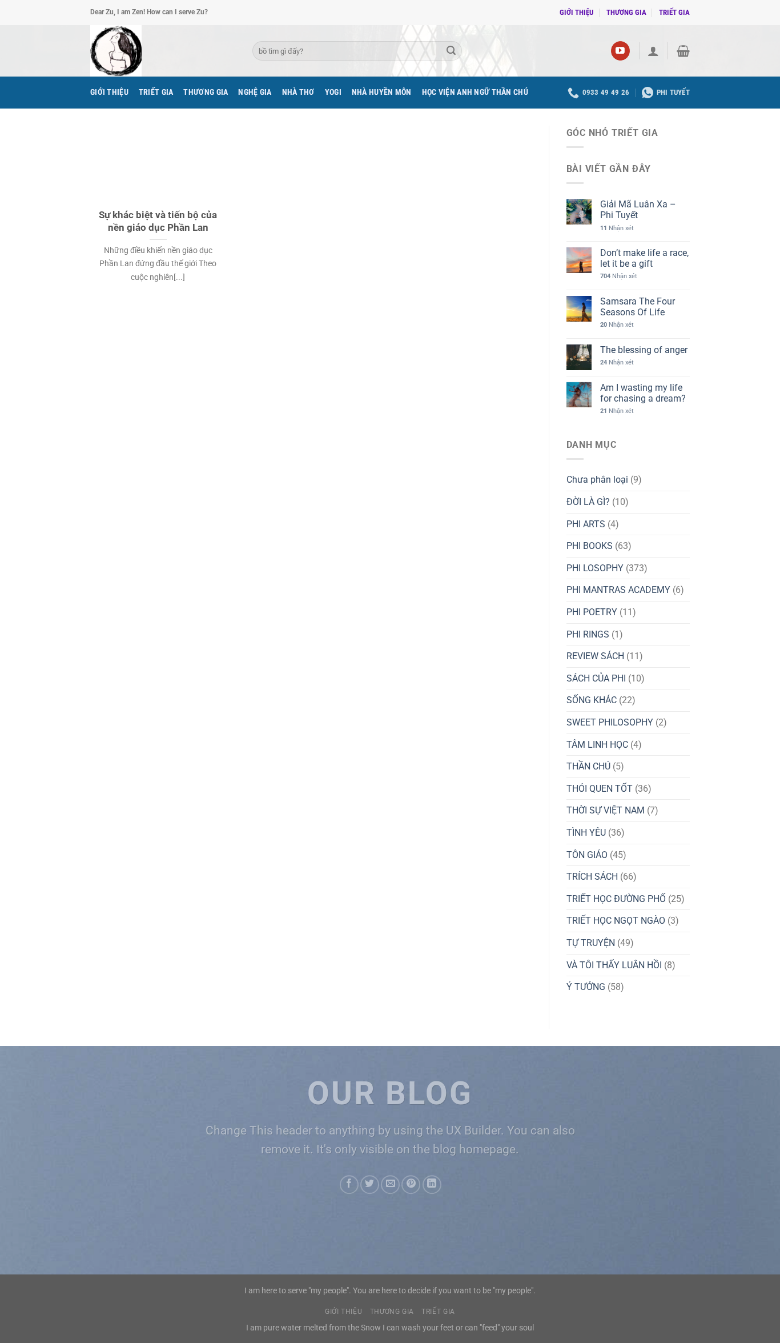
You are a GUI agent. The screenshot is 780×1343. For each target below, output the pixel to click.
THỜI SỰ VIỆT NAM (605, 810)
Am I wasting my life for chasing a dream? (643, 393)
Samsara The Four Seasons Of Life (637, 307)
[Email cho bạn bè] (390, 1184)
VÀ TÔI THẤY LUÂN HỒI (614, 965)
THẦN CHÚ (588, 766)
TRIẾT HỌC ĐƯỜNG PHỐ (616, 898)
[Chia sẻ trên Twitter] (369, 1184)
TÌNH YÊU (586, 832)
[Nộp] (451, 51)
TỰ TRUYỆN (590, 942)
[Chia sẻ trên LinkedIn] (432, 1184)
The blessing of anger (643, 349)
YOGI (333, 92)
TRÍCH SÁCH (592, 876)
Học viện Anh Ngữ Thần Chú (475, 92)
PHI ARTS (585, 524)
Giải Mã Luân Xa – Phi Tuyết (638, 210)
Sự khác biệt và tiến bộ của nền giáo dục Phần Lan (158, 221)
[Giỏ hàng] (683, 50)
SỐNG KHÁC (591, 700)
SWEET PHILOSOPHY (609, 722)
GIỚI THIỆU (576, 12)
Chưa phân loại (597, 479)
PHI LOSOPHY (595, 568)
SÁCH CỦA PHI (596, 678)
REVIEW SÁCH (595, 656)
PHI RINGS (587, 634)
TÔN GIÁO (587, 854)
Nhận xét (617, 228)
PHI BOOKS (589, 545)
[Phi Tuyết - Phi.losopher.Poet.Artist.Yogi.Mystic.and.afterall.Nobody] (162, 51)
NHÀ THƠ (298, 92)
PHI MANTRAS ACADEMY (618, 589)
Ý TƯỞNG (585, 986)
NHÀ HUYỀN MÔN (382, 92)
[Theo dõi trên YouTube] (620, 51)
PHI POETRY (591, 612)
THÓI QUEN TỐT (599, 788)
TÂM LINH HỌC (597, 744)
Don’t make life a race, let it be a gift (644, 258)
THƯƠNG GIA (626, 12)
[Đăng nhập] (653, 50)
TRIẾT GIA (674, 12)
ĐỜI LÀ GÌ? (588, 501)
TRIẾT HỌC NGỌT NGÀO (615, 920)
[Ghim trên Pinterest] (410, 1184)
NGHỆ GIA (254, 92)
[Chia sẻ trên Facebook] (349, 1184)
